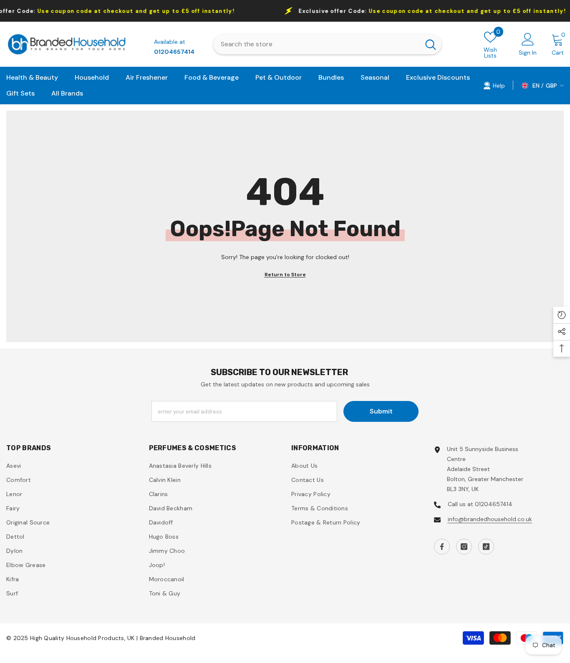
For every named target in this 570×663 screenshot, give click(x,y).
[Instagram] (464, 547)
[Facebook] (442, 547)
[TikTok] (486, 547)
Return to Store (285, 274)
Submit (381, 411)
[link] (494, 85)
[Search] (327, 44)
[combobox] (316, 44)
